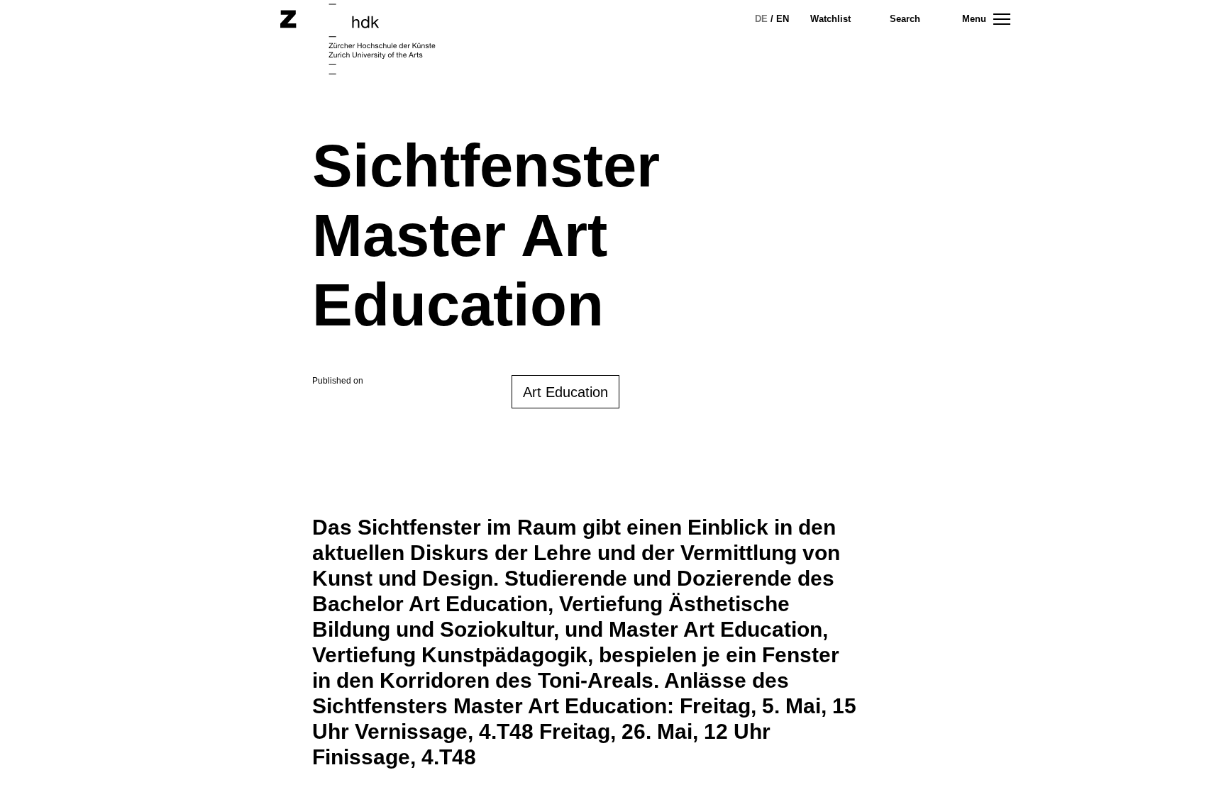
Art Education (565, 392)
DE (761, 18)
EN (782, 18)
